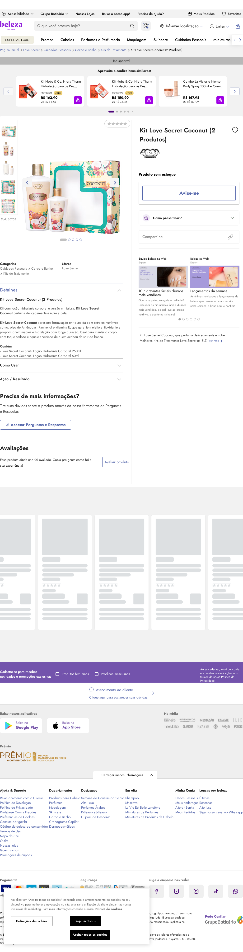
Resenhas (205, 802)
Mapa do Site (9, 836)
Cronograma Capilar (64, 821)
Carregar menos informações (122, 775)
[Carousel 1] (179, 319)
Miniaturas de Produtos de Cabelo (149, 817)
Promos (47, 39)
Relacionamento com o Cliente (21, 798)
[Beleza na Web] (11, 26)
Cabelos (67, 39)
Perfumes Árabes (93, 807)
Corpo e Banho (86, 49)
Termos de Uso (10, 831)
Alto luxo (205, 807)
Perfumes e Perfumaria (100, 39)
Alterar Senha (184, 807)
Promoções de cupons (16, 855)
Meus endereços (186, 802)
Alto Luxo (87, 802)
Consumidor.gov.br (13, 821)
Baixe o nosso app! (116, 13)
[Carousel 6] (198, 319)
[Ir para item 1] (111, 112)
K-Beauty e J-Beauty (94, 812)
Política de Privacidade (16, 807)
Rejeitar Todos (85, 921)
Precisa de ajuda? (150, 13)
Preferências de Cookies (17, 817)
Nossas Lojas (84, 13)
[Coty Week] (17, 40)
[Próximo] (234, 91)
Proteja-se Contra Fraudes (18, 812)
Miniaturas (221, 39)
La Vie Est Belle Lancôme (142, 807)
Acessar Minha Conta (219, 26)
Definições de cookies (31, 921)
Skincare (161, 39)
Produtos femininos (75, 673)
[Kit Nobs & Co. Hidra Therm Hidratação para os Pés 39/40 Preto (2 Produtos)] (28, 91)
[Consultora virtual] (146, 26)
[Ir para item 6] (132, 111)
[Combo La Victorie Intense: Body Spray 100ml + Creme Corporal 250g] (170, 91)
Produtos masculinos (115, 673)
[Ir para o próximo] (240, 40)
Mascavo (131, 802)
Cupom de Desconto (95, 817)
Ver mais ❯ (216, 341)
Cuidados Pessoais (190, 39)
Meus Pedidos (204, 13)
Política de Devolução (15, 802)
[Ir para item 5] (128, 112)
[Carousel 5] (195, 319)
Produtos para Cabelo (64, 798)
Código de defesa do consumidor (24, 826)
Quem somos (9, 850)
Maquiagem (136, 39)
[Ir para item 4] (125, 112)
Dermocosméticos (62, 826)
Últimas (204, 798)
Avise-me (189, 193)
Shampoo (132, 798)
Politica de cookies (108, 909)
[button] (78, 100)
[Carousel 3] (187, 319)
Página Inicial (10, 49)
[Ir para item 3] (121, 112)
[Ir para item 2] (117, 112)
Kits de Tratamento (114, 49)
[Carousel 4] (191, 319)
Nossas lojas (9, 845)
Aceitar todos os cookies (90, 934)
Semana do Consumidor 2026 (102, 798)
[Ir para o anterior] (234, 40)
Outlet (4, 840)
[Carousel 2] (183, 319)
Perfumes (55, 802)
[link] (50, 91)
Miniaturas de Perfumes (141, 812)
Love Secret (31, 49)
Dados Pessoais (186, 798)
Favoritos (234, 13)
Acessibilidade (18, 13)
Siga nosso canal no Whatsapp (221, 812)
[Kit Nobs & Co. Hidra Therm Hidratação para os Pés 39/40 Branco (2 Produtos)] (99, 91)
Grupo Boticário (52, 13)
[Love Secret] (150, 156)
